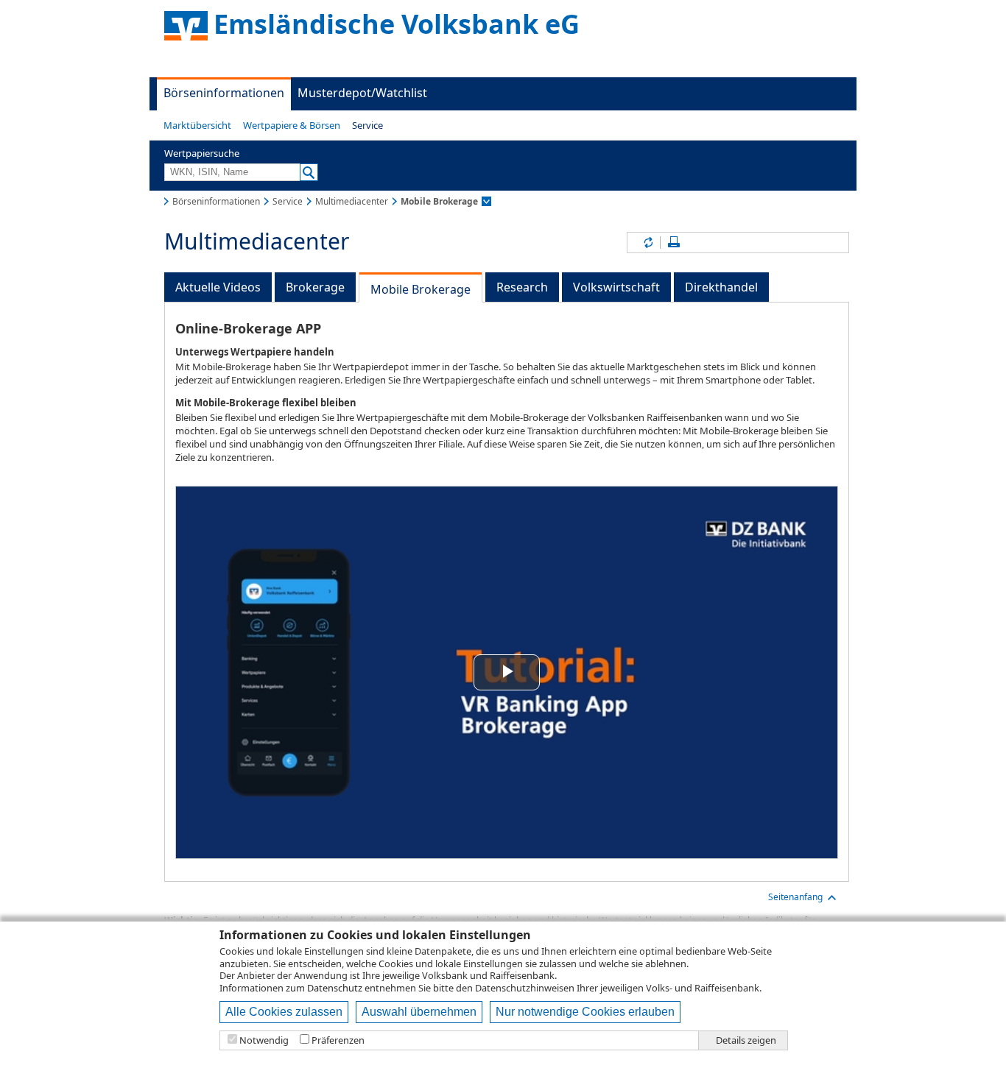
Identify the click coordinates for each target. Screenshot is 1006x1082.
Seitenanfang (795, 897)
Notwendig (264, 1040)
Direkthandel (721, 287)
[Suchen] (309, 172)
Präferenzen (338, 1040)
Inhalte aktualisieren (647, 242)
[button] (197, 125)
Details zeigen (746, 1040)
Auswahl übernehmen (419, 1011)
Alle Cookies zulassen (283, 1011)
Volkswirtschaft (616, 287)
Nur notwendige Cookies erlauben (585, 1011)
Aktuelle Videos (218, 287)
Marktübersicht (197, 125)
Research (522, 287)
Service (367, 125)
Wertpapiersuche (201, 153)
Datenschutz (334, 987)
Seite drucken (674, 242)
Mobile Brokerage (420, 289)
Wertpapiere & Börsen (291, 125)
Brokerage (315, 287)
